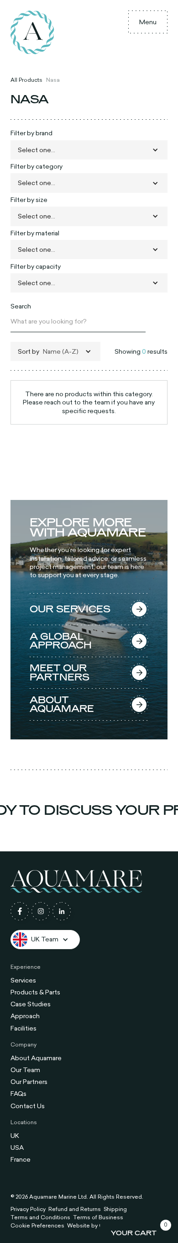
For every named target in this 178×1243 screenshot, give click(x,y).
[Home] (32, 32)
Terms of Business (98, 1217)
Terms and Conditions (40, 1217)
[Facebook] (19, 911)
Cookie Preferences (37, 1225)
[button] (148, 22)
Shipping (115, 1208)
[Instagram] (40, 911)
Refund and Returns (74, 1208)
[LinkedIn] (61, 911)
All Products (26, 79)
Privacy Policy (28, 1208)
